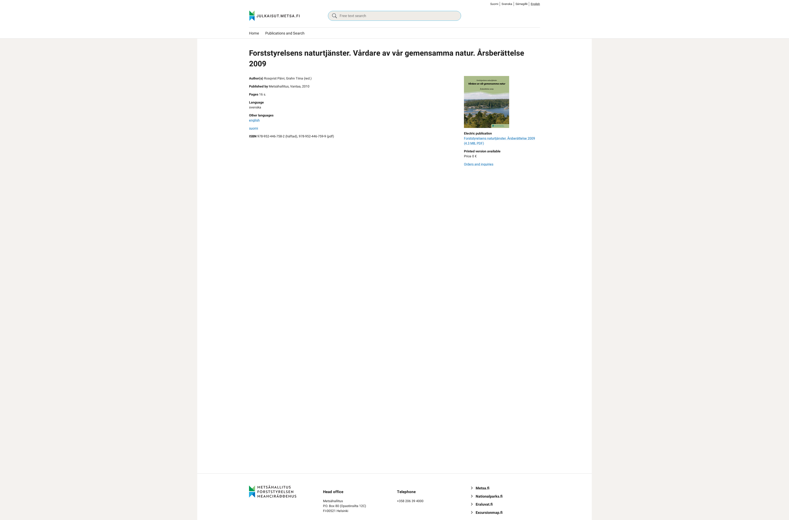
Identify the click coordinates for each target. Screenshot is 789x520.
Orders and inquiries (478, 164)
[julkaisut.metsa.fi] (272, 491)
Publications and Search (285, 33)
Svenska (507, 4)
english (254, 120)
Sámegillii (521, 4)
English (535, 4)
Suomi (494, 4)
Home (254, 33)
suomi (253, 128)
